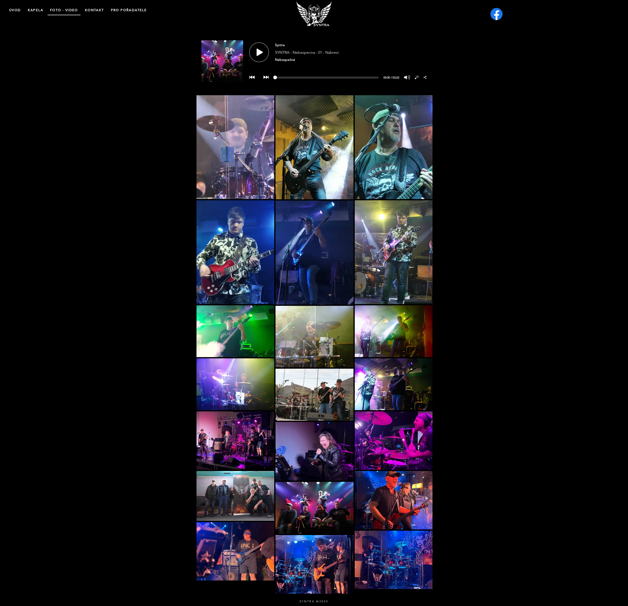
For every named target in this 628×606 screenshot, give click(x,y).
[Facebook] (496, 14)
